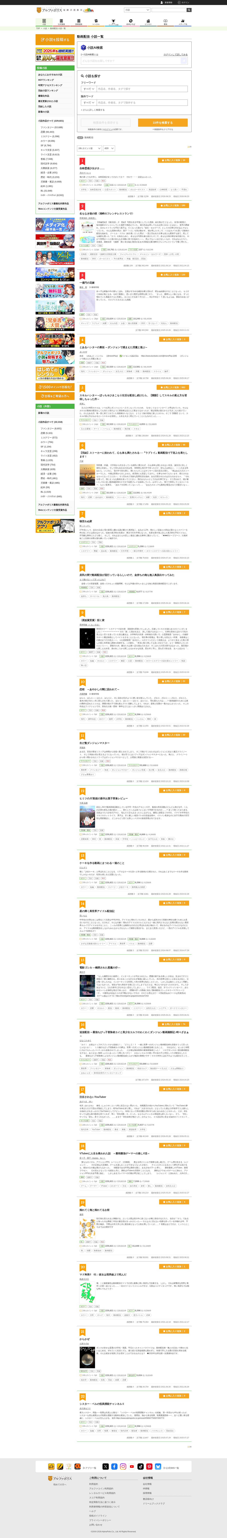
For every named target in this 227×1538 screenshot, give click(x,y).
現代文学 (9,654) (49, 163)
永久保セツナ (85, 1408)
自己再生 (133, 1186)
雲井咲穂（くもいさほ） (90, 625)
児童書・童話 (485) (50, 483)
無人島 (105, 596)
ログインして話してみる (176, 54)
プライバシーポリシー (100, 1520)
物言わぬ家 (86, 521)
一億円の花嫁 (87, 282)
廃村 (149, 719)
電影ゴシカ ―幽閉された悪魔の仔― (100, 967)
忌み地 (104, 551)
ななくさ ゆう (85, 1040)
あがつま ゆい (86, 1101)
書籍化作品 (43, 96)
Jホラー (102, 719)
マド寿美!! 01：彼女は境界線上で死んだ (103, 1274)
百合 (124, 1186)
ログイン (185, 2)
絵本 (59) (45, 487)
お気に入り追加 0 (175, 790)
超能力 (127, 1315)
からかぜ (85, 1339)
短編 (92, 661)
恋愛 (82, 315)
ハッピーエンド (138, 839)
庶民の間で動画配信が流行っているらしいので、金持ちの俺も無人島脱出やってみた (127, 575)
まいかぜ (83, 352)
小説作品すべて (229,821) (51, 121)
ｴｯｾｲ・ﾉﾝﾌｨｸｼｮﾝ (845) (51, 496)
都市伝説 (92, 719)
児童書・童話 (85, 830)
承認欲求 (152, 190)
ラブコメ (95, 323)
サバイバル (94, 596)
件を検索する (163, 122)
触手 (166, 371)
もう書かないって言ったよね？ (93, 579)
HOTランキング (46, 80)
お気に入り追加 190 (174, 205)
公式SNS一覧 (172, 1468)
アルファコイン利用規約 (101, 1488)
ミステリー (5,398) (50, 136)
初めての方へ (59, 1484)
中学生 (125, 839)
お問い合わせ (95, 1524)
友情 (142, 1186)
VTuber (104, 1186)
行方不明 (124, 551)
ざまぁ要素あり (87, 774)
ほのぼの (99, 497)
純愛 (105, 323)
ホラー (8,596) (48, 141)
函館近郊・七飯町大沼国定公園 (103, 254)
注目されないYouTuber (93, 1097)
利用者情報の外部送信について (104, 1506)
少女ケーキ (123, 887)
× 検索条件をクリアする (163, 129)
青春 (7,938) (47, 159)
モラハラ (164, 497)
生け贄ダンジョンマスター (95, 743)
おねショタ (85, 1073)
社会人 (164, 323)
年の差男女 (118, 259)
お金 (123, 323)
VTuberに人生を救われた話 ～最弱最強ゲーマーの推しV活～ (115, 1153)
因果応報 (183, 770)
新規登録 (168, 2)
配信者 (134, 1431)
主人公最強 (85, 429)
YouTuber (96, 1129)
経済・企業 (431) (49, 172)
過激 (123, 1129)
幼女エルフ (142, 1068)
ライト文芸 (84, 245)
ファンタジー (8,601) (51, 428)
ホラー (83, 181)
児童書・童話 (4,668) (51, 181)
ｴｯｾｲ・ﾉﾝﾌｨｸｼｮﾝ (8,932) (52, 195)
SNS (94, 259)
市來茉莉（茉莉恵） (88, 218)
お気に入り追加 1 (175, 567)
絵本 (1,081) (47, 186)
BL (82, 1242)
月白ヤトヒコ (85, 173)
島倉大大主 (84, 1279)
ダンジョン (107, 371)
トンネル (140, 719)
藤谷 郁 (83, 287)
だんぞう (83, 868)
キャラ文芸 (84, 1121)
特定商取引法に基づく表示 (102, 1502)
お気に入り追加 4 (175, 1202)
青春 (163, 839)
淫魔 (137, 371)
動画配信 (123, 190)
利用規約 (93, 1484)
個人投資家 (132, 323)
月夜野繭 (83, 694)
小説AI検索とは (90, 54)
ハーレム (106, 429)
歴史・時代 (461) (49, 478)
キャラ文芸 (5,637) (50, 150)
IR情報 (146, 1488)
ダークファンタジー (178, 1008)
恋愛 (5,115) (47, 433)
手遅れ (184, 190)
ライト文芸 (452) (49, 455)
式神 (148, 1315)
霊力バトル (138, 1315)
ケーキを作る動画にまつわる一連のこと (102, 863)
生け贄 (151, 770)
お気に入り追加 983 (174, 387)
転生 (106, 770)
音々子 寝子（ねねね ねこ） (93, 1158)
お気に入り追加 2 (175, 513)
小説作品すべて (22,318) (50, 422)
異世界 (84, 770)
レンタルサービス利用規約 (102, 1493)
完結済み (170, 1431)
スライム (157, 371)
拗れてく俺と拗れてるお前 (95, 1210)
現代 (83, 371)
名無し (82, 404)
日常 (92, 1315)
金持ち (84, 596)
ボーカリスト (104, 259)
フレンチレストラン (128, 254)
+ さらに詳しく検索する (93, 110)
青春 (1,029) (47, 460)
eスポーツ (115, 1186)
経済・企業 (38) (48, 474)
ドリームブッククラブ (154, 1503)
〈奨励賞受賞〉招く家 (92, 620)
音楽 (117, 839)
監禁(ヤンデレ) (136, 497)
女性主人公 (151, 1008)
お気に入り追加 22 (175, 681)
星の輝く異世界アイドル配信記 (97, 911)
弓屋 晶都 (84, 803)
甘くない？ (153, 323)
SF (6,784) (46, 145)
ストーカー (122, 497)
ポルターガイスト (137, 190)
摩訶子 (82, 972)
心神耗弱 (163, 190)
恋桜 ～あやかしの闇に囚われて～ (100, 689)
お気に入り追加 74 (175, 1024)
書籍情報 (95, 287)
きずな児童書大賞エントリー (93, 944)
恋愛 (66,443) (47, 132)
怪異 (106, 1431)
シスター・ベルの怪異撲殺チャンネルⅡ (102, 1404)
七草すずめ (84, 1344)
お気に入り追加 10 (175, 160)
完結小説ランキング (48, 90)
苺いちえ (83, 916)
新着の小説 (43, 111)
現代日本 (84, 1129)
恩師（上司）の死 (171, 254)
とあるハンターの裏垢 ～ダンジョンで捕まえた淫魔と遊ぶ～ (114, 347)
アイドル (112, 944)
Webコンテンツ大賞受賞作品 (52, 209)
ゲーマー (94, 1186)
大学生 (84, 190)
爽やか (171, 839)
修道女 (114, 1431)
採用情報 (147, 1493)
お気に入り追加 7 (175, 612)
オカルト (101, 661)
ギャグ (100, 1315)
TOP (38, 28)
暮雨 (81, 1214)
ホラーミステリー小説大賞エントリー (162, 551)
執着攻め (97, 1250)
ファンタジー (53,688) (52, 127)
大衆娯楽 (84, 587)
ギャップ (84, 323)
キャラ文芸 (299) (49, 451)
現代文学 (84, 1371)
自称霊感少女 (95, 190)
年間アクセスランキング (50, 85)
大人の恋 (113, 323)
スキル (136, 429)
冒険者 (129, 371)
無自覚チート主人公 (158, 1068)
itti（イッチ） (85, 526)
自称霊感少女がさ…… (92, 168)
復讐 (111, 719)
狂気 (103, 1380)
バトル (131, 944)
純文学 (84, 1380)
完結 (110, 1380)
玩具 (155, 497)
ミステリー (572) (49, 437)
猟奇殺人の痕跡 (138, 887)
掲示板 (127, 429)
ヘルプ (92, 1511)
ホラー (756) (47, 442)
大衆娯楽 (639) (48, 469)
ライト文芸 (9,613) (50, 154)
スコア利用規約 (97, 1497)
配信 (110, 1008)
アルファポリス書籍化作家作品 (53, 203)
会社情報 (147, 1484)
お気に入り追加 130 (174, 274)
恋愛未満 (84, 839)
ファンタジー (93, 371)
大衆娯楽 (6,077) (49, 168)
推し (150, 1186)
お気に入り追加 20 (175, 735)
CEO (143, 323)
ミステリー (84, 542)
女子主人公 (153, 839)
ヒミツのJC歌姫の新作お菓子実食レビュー (104, 798)
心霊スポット (110, 190)
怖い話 (84, 665)
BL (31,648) (46, 190)
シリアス (162, 1008)
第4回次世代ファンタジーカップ (107, 1073)
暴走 (116, 1129)
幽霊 (123, 661)
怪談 (183, 661)
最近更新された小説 (48, 101)
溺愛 (148, 497)
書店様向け (148, 1499)
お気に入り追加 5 (175, 1145)
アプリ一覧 (90, 1468)
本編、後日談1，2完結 (136, 259)
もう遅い (174, 190)
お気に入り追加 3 (175, 339)
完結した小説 (44, 106)
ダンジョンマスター (120, 770)
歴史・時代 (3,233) (50, 177)
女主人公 (119, 371)
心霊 (130, 661)
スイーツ (112, 887)
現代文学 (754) (48, 464)
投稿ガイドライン (98, 1515)
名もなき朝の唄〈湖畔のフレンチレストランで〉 (107, 213)
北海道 (84, 254)
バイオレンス (157, 1431)
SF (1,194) (46, 446)
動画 (117, 1008)
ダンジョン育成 (138, 770)
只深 (81, 461)
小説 (45, 28)
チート (96, 429)
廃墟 (96, 551)
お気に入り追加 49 (175, 444)
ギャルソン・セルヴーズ (150, 254)
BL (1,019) (46, 492)
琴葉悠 (82, 748)
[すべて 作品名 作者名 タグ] (89, 89)
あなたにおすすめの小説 (50, 74)
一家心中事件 (137, 551)
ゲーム (84, 1186)
